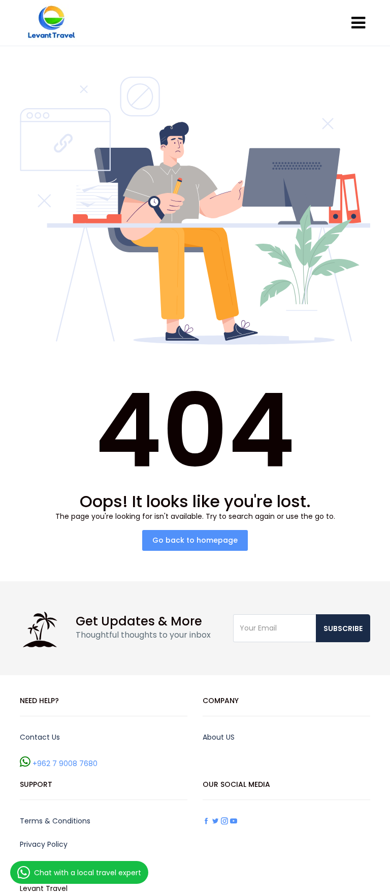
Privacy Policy (44, 844)
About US (219, 737)
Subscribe (343, 628)
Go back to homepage (195, 540)
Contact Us (40, 737)
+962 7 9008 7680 (65, 763)
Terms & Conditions (55, 821)
